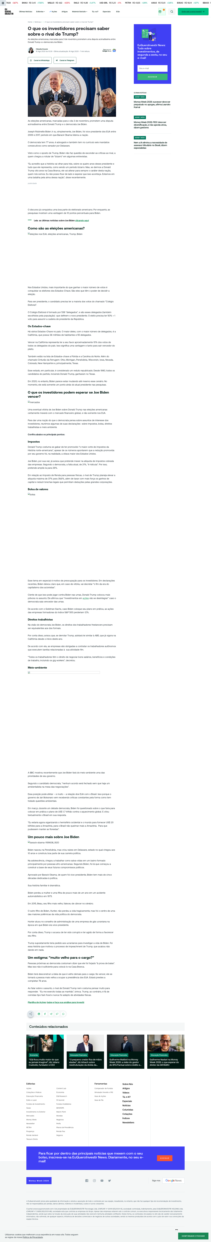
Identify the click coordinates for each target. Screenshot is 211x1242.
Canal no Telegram (67, 60)
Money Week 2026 (39, 1181)
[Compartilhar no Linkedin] (38, 1013)
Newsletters (128, 1122)
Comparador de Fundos (104, 1088)
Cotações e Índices (33, 1092)
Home (30, 22)
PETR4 (28, 1127)
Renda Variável (32, 1135)
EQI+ (118, 12)
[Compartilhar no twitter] (57, 1013)
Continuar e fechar (193, 1236)
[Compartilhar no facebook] (44, 1013)
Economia (60, 1092)
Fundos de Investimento (35, 1104)
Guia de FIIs (99, 1100)
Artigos (65, 12)
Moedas (59, 1116)
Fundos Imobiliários (63, 1104)
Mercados (30, 1116)
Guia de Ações (100, 1096)
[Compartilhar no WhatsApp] (63, 1013)
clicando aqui (82, 220)
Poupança (30, 1131)
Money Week (31, 1120)
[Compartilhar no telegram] (51, 1013)
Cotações (127, 1114)
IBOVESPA (60, 1108)
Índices (126, 1118)
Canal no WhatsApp (42, 60)
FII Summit (60, 1100)
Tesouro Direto (32, 1139)
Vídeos (125, 1092)
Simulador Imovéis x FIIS (104, 1092)
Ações (28, 1088)
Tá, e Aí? (126, 1097)
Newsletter (30, 1124)
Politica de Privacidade (33, 1237)
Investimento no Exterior (35, 1112)
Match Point (61, 1112)
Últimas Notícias (25, 12)
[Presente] (162, 11)
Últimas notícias (140, 93)
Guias (28, 1108)
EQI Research (61, 1096)
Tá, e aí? (95, 12)
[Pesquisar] (171, 11)
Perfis (58, 1124)
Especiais (107, 12)
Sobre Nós (127, 1084)
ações (86, 598)
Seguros (59, 1135)
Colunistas (127, 1109)
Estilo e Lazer (31, 1100)
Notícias (38, 22)
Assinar (152, 77)
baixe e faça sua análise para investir (65, 1002)
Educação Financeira (34, 1096)
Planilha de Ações (37, 1002)
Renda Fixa (60, 1131)
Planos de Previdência (65, 1127)
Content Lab (61, 1088)
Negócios (60, 1120)
